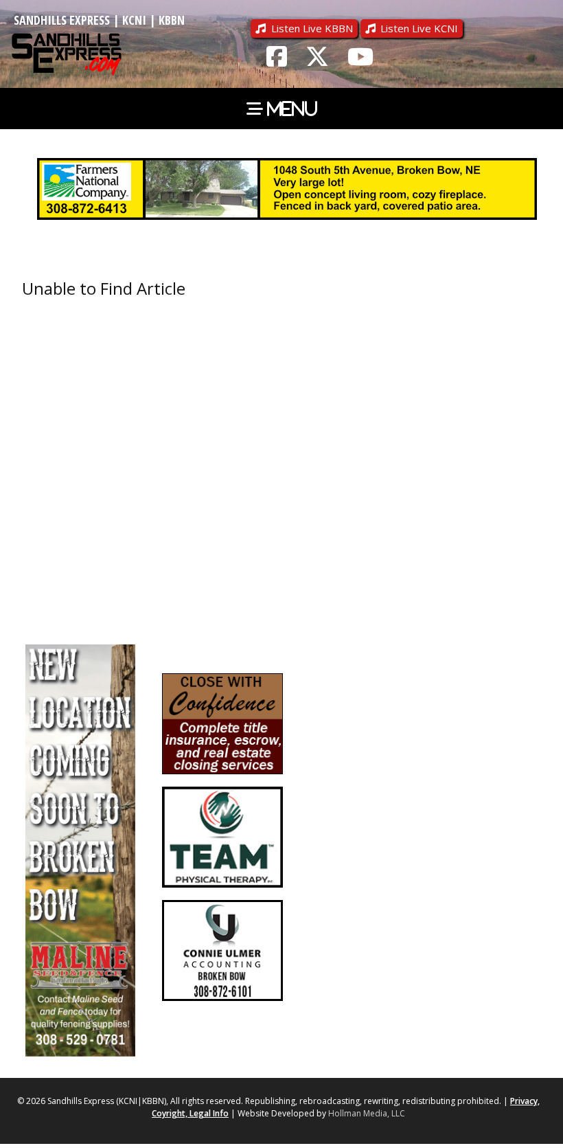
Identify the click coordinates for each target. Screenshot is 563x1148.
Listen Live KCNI (419, 28)
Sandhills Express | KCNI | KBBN (99, 20)
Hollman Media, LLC (366, 1113)
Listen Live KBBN (312, 28)
